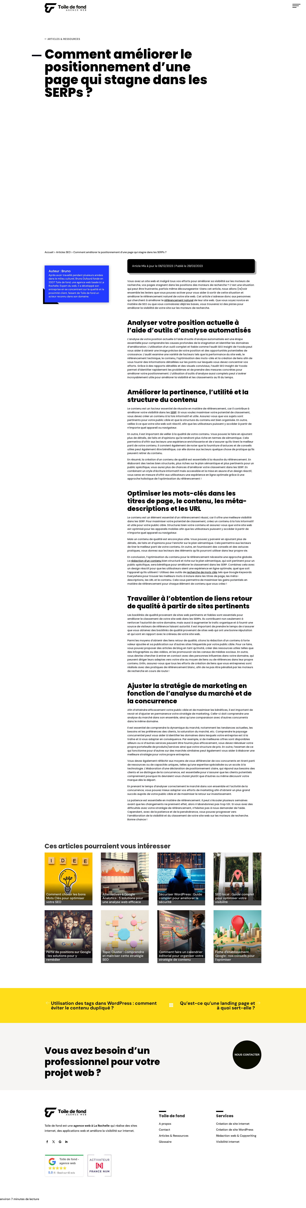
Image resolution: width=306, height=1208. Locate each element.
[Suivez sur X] (53, 1141)
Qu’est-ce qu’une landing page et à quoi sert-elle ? (217, 1005)
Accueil (49, 252)
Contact (164, 1130)
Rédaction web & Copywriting (236, 1136)
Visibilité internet (227, 1142)
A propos (165, 1124)
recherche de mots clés (202, 572)
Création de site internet (232, 1124)
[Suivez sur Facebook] (47, 1141)
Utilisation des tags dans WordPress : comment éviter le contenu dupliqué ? (104, 1005)
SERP (173, 412)
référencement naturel (178, 300)
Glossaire (165, 1142)
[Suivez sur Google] (59, 1141)
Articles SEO (63, 252)
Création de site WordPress (234, 1130)
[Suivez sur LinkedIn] (66, 1141)
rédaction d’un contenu (146, 561)
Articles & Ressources (63, 39)
